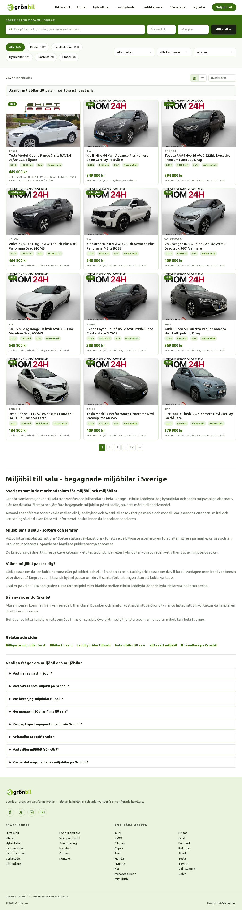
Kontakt (64, 858)
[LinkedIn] (31, 812)
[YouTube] (42, 812)
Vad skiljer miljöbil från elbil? (36, 749)
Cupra (119, 848)
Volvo (182, 873)
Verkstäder (178, 7)
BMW (118, 838)
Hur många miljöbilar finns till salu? (40, 711)
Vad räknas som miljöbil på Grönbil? (41, 686)
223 (132, 447)
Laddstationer (153, 7)
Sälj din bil (224, 7)
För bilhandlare (69, 833)
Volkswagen (186, 868)
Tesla (182, 858)
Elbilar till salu (61, 645)
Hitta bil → (224, 29)
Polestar (184, 848)
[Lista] (202, 78)
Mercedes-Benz (125, 873)
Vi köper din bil (69, 838)
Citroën (120, 843)
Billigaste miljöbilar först (26, 645)
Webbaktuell (228, 903)
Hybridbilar (101, 7)
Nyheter (199, 7)
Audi (118, 833)
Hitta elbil (62, 7)
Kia (117, 868)
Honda (119, 858)
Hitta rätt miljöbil (163, 645)
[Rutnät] (194, 78)
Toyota (183, 863)
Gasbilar (45, 57)
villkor (50, 896)
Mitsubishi (122, 878)
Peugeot (184, 843)
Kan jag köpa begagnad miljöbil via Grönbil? (47, 724)
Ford (118, 853)
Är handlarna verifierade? (33, 737)
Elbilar (81, 7)
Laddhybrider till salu (94, 645)
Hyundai (120, 863)
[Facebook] (10, 812)
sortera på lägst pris (76, 90)
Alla (15, 47)
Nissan (182, 833)
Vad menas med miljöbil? (32, 673)
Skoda (182, 853)
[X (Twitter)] (21, 812)
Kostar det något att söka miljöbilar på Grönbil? (50, 762)
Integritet (37, 896)
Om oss (64, 853)
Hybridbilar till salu (130, 645)
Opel (181, 838)
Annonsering (68, 843)
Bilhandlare (13, 863)
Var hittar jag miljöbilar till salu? (38, 699)
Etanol (68, 57)
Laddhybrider (126, 7)
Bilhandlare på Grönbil (199, 645)
